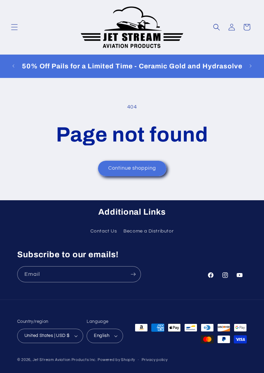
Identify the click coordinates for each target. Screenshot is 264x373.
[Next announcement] (250, 66)
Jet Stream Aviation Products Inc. (65, 360)
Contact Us (103, 231)
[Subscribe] (133, 274)
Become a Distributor (148, 231)
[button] (14, 27)
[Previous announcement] (13, 66)
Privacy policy (155, 360)
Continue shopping (132, 168)
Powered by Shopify (116, 360)
